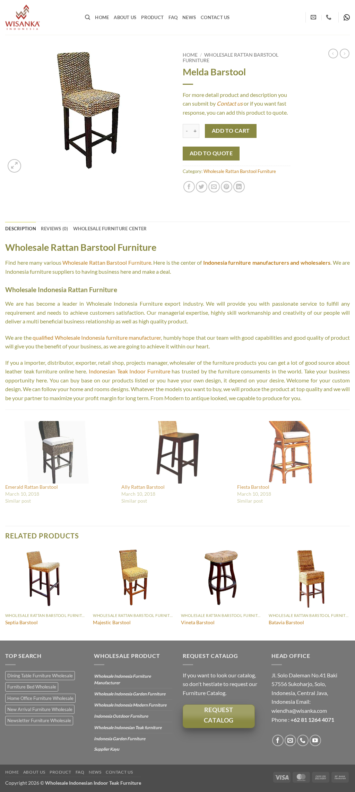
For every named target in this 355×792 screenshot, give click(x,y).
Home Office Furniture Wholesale (40, 698)
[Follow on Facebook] (278, 740)
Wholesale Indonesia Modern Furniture (130, 705)
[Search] (87, 17)
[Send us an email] (290, 740)
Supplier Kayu (106, 749)
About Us (125, 17)
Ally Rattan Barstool (143, 487)
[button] (14, 166)
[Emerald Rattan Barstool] (59, 452)
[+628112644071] (329, 17)
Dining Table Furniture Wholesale (40, 675)
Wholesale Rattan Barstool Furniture (240, 171)
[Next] (349, 594)
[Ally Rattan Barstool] (176, 452)
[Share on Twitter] (201, 186)
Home (102, 17)
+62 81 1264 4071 (312, 719)
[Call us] (303, 740)
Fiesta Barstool (253, 487)
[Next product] (333, 53)
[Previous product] (344, 53)
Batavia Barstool (286, 622)
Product (152, 17)
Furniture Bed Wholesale (31, 687)
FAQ (173, 17)
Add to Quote (211, 153)
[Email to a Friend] (214, 186)
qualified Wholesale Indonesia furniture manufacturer (97, 337)
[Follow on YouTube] (315, 740)
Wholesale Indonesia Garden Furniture (129, 693)
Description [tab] (20, 228)
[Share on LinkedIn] (239, 186)
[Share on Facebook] (189, 186)
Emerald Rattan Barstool (31, 487)
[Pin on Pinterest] (226, 186)
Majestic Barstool (112, 622)
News (189, 17)
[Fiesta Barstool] (291, 452)
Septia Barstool (21, 622)
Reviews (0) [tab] (54, 228)
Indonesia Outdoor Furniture (121, 716)
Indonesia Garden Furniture (119, 738)
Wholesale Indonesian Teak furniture (128, 727)
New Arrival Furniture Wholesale (39, 709)
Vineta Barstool (198, 622)
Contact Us (215, 17)
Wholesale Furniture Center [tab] (110, 228)
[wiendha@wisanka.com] (314, 17)
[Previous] (5, 594)
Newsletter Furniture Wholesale (39, 720)
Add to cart (231, 130)
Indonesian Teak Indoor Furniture (129, 371)
